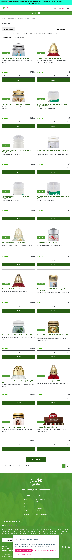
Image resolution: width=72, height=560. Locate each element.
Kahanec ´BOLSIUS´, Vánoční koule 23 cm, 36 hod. (18, 335)
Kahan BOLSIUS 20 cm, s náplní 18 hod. (15, 289)
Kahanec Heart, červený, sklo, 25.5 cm (50, 381)
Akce (17, 33)
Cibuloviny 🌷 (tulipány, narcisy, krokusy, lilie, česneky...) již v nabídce (21, 1)
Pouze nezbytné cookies (24, 554)
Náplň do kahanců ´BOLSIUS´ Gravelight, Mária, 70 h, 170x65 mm (53, 289)
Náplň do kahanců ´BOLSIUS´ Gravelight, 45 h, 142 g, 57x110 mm (52, 105)
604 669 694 (7, 554)
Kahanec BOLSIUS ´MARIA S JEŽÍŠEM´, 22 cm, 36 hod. (52, 335)
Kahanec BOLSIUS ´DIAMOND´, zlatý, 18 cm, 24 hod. (17, 381)
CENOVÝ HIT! (54, 33)
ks (19, 76)
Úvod (3, 19)
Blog (25, 510)
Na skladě (19, 37)
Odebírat (9, 540)
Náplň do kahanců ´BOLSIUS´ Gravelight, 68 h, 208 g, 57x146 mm (17, 151)
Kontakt (26, 514)
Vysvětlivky (39, 505)
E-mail (4, 525)
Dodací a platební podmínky (41, 515)
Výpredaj (27, 507)
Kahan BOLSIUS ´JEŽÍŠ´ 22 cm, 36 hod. (14, 427)
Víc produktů (36, 459)
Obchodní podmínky (39, 509)
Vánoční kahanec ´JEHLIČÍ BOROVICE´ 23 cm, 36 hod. (53, 151)
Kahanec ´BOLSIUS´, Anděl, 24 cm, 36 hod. (16, 104)
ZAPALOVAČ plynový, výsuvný (47, 427)
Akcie (25, 499)
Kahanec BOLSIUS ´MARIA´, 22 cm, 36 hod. (16, 58)
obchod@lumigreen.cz (11, 556)
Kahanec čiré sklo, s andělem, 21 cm (14, 243)
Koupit (19, 80)
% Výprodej (40, 33)
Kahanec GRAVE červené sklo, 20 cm (49, 58)
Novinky (28, 33)
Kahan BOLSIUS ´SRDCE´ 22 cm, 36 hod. (50, 243)
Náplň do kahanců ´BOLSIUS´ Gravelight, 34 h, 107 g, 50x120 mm (17, 197)
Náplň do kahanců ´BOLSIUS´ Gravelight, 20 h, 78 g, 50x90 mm (53, 197)
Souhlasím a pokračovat (24, 550)
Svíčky (27, 19)
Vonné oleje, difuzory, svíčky (15, 19)
